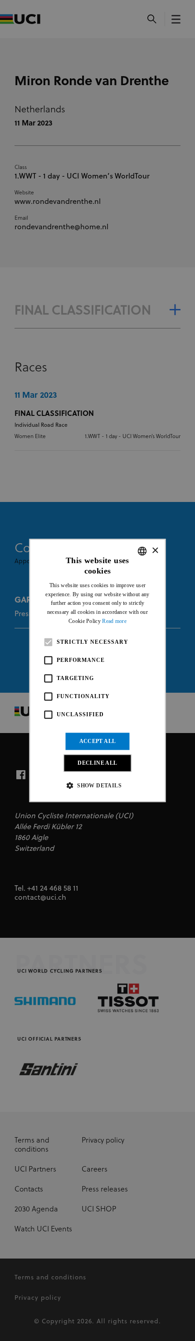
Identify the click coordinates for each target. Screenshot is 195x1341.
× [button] (154, 550)
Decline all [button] (97, 763)
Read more (114, 621)
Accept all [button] (97, 741)
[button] (97, 785)
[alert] (97, 670)
